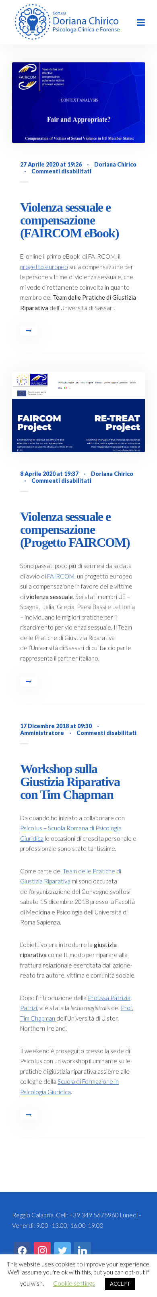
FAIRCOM (60, 576)
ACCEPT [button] (120, 1284)
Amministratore (42, 732)
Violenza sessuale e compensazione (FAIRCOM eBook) (69, 220)
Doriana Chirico (115, 164)
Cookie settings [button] (74, 1283)
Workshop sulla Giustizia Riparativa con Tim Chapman (70, 782)
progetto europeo (44, 266)
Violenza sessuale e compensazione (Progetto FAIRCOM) (75, 529)
